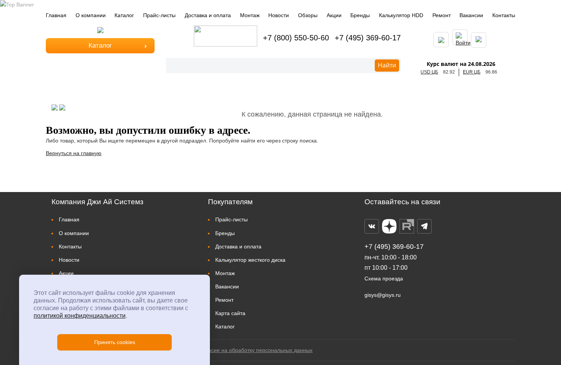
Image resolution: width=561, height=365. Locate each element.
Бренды (360, 15)
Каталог (124, 15)
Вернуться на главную (74, 153)
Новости (278, 15)
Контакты (503, 15)
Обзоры (308, 15)
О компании (91, 15)
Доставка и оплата (208, 15)
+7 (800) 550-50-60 (296, 38)
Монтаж (250, 15)
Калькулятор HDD (401, 15)
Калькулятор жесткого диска (250, 260)
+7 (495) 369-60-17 (368, 38)
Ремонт (441, 15)
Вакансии (471, 15)
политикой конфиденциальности (80, 315)
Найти (387, 65)
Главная (56, 15)
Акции (334, 15)
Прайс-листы (159, 15)
